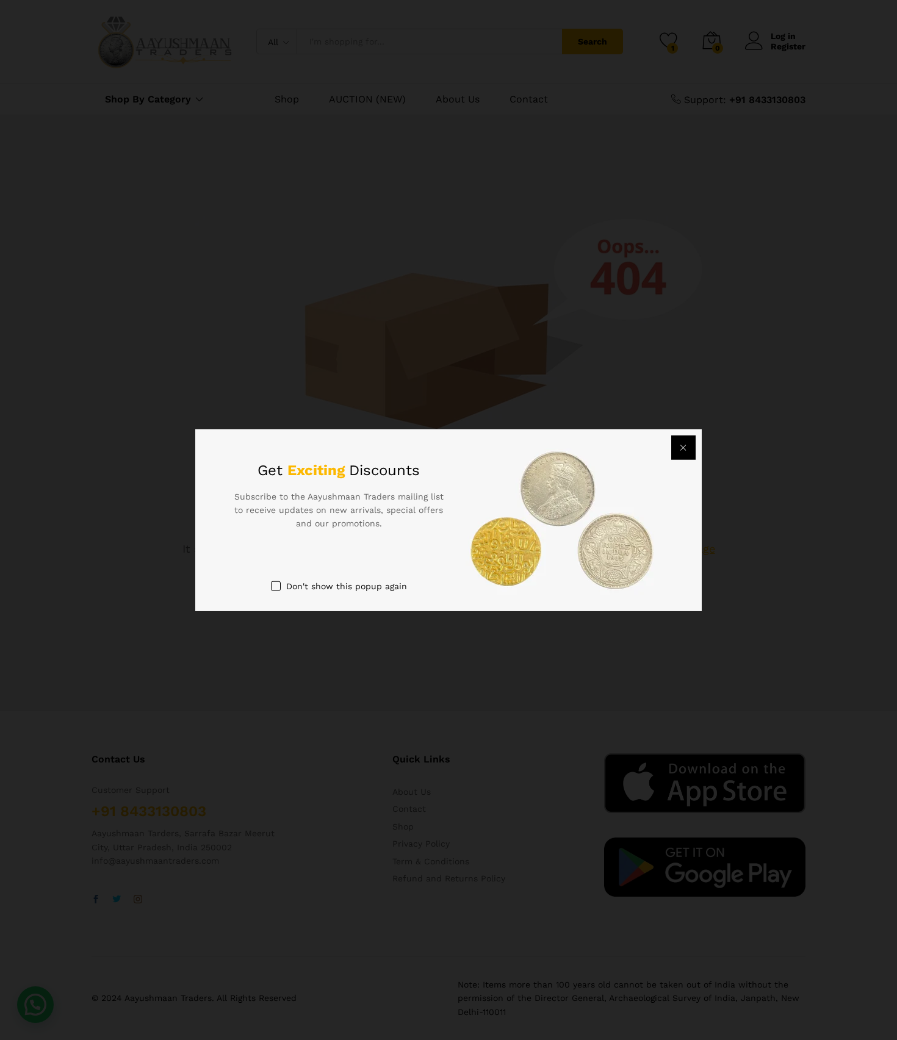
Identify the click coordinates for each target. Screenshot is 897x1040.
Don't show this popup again (346, 585)
